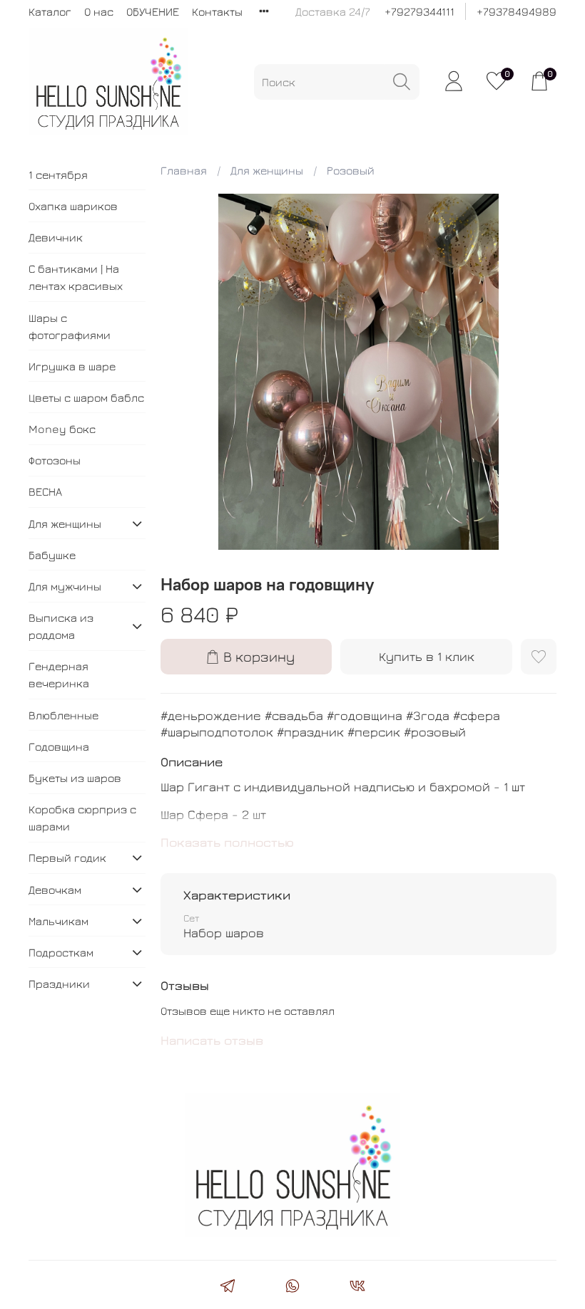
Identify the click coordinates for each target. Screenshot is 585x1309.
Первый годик (67, 857)
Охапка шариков (73, 205)
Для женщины (266, 170)
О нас (98, 11)
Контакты (217, 11)
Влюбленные (63, 715)
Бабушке (52, 554)
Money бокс (62, 428)
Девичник (56, 237)
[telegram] (227, 1288)
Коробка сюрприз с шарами (82, 818)
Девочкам (55, 889)
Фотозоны (55, 460)
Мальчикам (58, 920)
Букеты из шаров (75, 777)
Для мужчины (65, 586)
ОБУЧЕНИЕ (152, 11)
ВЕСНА (45, 491)
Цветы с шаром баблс (86, 397)
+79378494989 (516, 11)
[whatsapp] (292, 1288)
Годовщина (59, 746)
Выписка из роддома (61, 626)
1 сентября (58, 174)
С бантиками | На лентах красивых (76, 277)
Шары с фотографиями (70, 326)
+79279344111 (419, 11)
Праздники (59, 983)
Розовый (351, 170)
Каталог (50, 11)
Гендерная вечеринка (59, 674)
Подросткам (61, 952)
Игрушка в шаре (72, 366)
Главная (184, 170)
